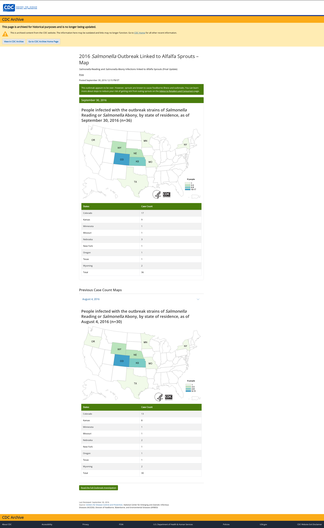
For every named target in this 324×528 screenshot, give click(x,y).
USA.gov (263, 524)
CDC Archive (13, 19)
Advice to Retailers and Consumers (176, 91)
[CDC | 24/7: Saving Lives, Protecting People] (20, 8)
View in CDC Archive (14, 41)
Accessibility (47, 524)
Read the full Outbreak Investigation (98, 487)
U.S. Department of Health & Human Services (173, 524)
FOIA (121, 524)
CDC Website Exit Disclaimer (309, 524)
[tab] (141, 299)
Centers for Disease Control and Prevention (104, 505)
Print (81, 74)
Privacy (86, 524)
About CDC (7, 524)
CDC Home (139, 32)
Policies (226, 524)
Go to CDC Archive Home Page (43, 41)
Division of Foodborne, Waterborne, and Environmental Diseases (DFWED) (126, 507)
